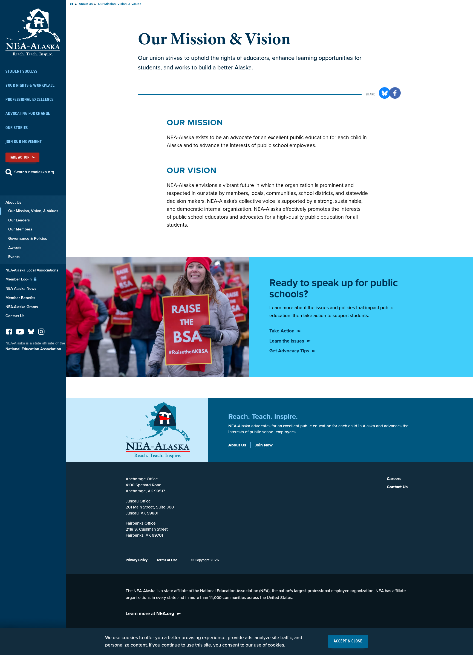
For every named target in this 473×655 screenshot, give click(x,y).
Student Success (21, 71)
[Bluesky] (31, 333)
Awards (14, 247)
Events (14, 257)
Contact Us (15, 316)
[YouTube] (20, 333)
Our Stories (16, 128)
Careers (394, 478)
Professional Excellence (29, 100)
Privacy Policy (137, 560)
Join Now (264, 445)
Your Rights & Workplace (30, 85)
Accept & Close (348, 641)
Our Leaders (19, 220)
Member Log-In (19, 279)
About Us (13, 202)
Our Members (20, 229)
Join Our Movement (23, 142)
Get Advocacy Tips (289, 351)
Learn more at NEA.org (150, 613)
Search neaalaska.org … (36, 171)
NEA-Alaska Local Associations (31, 270)
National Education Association (33, 349)
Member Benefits (20, 298)
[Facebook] (9, 333)
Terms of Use (166, 560)
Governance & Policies (27, 238)
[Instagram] (41, 333)
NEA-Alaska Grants (21, 307)
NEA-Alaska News (20, 288)
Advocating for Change (27, 114)
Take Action (19, 157)
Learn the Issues (286, 341)
